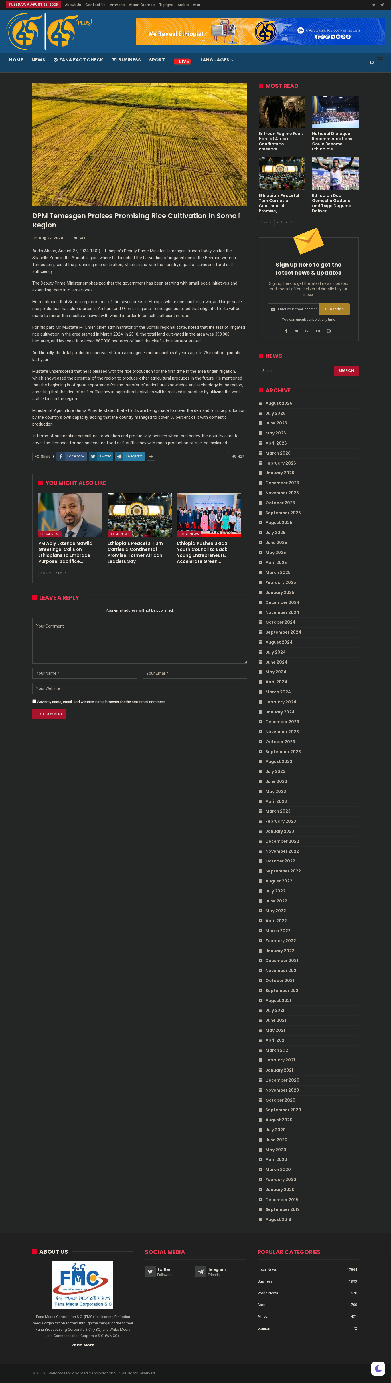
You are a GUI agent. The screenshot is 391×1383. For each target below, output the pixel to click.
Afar (196, 4)
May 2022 (276, 911)
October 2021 (280, 980)
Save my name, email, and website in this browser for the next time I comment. (101, 702)
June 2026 (276, 423)
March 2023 (278, 811)
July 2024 (276, 652)
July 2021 (275, 1010)
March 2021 (277, 1050)
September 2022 (283, 871)
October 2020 (280, 1100)
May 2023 (276, 791)
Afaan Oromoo (142, 4)
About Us (73, 4)
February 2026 (281, 463)
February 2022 (281, 941)
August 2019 (278, 1219)
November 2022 (282, 851)
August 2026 (279, 403)
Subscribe (334, 309)
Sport (157, 60)
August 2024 (279, 642)
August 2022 (279, 881)
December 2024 (282, 602)
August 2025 (279, 522)
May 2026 (276, 433)
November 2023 (282, 732)
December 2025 (282, 483)
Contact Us (95, 4)
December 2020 (282, 1080)
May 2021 (275, 1030)
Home (16, 60)
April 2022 (276, 921)
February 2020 (281, 1179)
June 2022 (276, 901)
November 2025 (282, 493)
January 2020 (280, 1189)
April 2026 (276, 443)
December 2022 (282, 841)
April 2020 (276, 1159)
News (38, 60)
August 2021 (278, 1000)
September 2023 (283, 752)
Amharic (117, 4)
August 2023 (279, 761)
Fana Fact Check (81, 60)
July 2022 (275, 891)
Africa (263, 1316)
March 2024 (278, 692)
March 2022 (278, 931)
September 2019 (283, 1209)
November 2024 (282, 612)
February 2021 (280, 1060)
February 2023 (281, 821)
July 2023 (275, 771)
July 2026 (275, 413)
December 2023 (282, 722)
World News (268, 1293)
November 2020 (282, 1090)
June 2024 (276, 662)
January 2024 (280, 712)
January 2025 (280, 592)
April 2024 (276, 682)
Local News (50, 534)
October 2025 (280, 503)
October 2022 (280, 861)
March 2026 (278, 453)
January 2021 (279, 1070)
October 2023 (280, 742)
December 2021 (282, 960)
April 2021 (276, 1040)
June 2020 (276, 1140)
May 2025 (276, 552)
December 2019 (282, 1200)
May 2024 (276, 672)
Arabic (183, 4)
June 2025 (276, 542)
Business (129, 60)
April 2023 (276, 801)
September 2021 (283, 990)
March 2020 (278, 1169)
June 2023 (276, 781)
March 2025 (278, 572)
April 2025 (276, 562)
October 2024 (280, 622)
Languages (214, 60)
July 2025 (275, 532)
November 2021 (282, 970)
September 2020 (283, 1110)
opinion (264, 1328)
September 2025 (283, 513)
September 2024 (283, 632)
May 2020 (276, 1150)
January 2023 (280, 831)
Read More (83, 1345)
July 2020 (276, 1130)
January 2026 (280, 473)
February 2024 (281, 702)
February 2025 (281, 582)
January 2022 (280, 951)
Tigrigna (166, 4)
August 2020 (279, 1120)
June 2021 (276, 1020)
